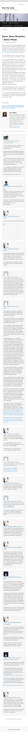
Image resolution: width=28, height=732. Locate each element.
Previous (4, 29)
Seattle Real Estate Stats (18, 25)
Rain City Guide (8, 8)
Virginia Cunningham (8, 186)
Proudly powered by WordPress (14, 729)
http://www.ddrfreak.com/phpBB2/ (10, 468)
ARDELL (14, 42)
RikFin (5, 306)
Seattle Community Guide (13, 22)
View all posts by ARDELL (14, 127)
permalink (13, 108)
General (12, 105)
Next (24, 29)
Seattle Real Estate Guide (7, 25)
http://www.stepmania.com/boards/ (10, 469)
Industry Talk (4, 22)
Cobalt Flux (17, 393)
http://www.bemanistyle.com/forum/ (10, 471)
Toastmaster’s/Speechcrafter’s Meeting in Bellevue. (14, 52)
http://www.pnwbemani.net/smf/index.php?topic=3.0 (14, 685)
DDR (7, 106)
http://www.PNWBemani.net (9, 507)
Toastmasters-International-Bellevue (16, 106)
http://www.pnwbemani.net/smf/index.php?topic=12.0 (14, 675)
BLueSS (5, 501)
